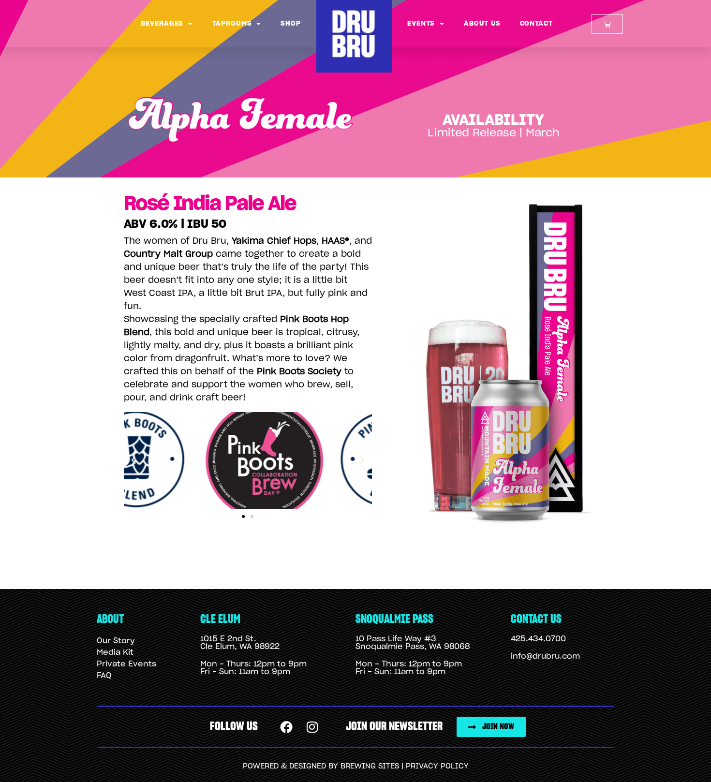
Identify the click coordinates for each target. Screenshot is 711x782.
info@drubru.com (545, 656)
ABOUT (110, 619)
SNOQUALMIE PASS (394, 619)
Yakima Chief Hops (274, 241)
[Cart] (607, 24)
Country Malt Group (168, 254)
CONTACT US (536, 619)
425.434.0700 (538, 639)
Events (421, 23)
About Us (482, 23)
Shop (291, 23)
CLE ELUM (220, 619)
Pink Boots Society (299, 372)
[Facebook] (287, 727)
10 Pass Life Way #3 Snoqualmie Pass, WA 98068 (413, 642)
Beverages (162, 23)
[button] (133, 460)
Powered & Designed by (292, 766)
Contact (536, 23)
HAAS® (335, 241)
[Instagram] (312, 727)
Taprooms (232, 23)
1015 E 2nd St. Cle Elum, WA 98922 (240, 642)
